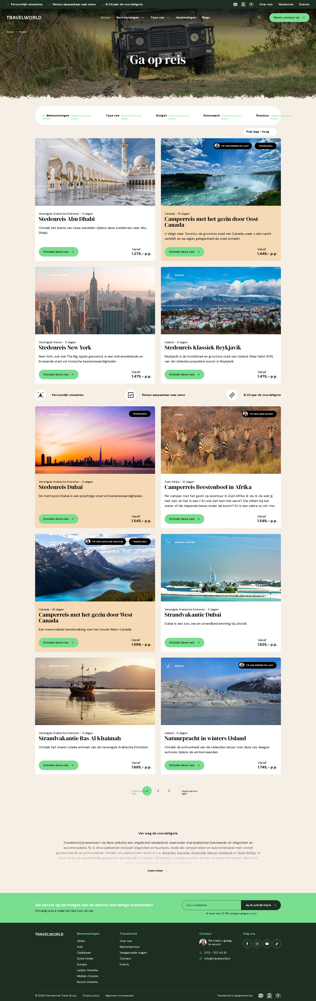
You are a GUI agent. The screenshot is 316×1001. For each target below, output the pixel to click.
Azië (80, 947)
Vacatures (286, 4)
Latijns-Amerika (87, 970)
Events (304, 4)
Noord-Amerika (87, 982)
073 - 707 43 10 (215, 953)
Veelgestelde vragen (133, 953)
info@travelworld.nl (217, 958)
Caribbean (84, 953)
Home (10, 31)
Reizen (106, 17)
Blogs (206, 17)
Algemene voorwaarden (119, 995)
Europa (82, 964)
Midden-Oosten (87, 976)
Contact (125, 958)
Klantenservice (129, 947)
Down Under (85, 958)
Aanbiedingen (186, 17)
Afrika (81, 941)
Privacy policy (91, 995)
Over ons (266, 4)
